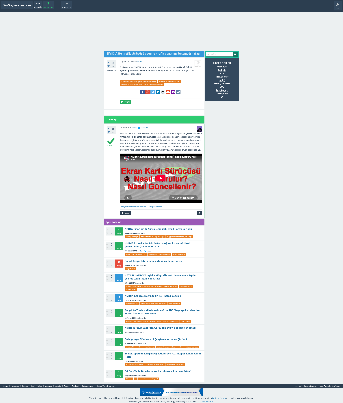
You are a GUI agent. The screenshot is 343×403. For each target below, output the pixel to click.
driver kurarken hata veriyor (153, 84)
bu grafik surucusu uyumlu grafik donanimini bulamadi (138, 81)
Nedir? (222, 80)
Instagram (48, 386)
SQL (222, 87)
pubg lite (129, 321)
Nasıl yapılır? (221, 77)
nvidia (128, 254)
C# (222, 97)
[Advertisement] (171, 32)
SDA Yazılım (66, 7)
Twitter (66, 386)
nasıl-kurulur (153, 254)
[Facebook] (142, 92)
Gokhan (140, 251)
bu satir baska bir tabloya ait (148, 379)
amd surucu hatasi (186, 286)
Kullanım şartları (206, 401)
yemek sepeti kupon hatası (175, 364)
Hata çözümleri (222, 83)
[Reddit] (163, 92)
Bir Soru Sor (48, 7)
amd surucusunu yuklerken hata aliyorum (139, 286)
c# (135, 379)
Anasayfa (38, 7)
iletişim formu (219, 398)
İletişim (5, 386)
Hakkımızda (15, 386)
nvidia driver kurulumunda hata (169, 81)
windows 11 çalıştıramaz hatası (187, 347)
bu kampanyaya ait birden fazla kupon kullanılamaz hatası (145, 364)
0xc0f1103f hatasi (174, 303)
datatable (129, 379)
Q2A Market (335, 386)
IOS (222, 73)
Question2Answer (310, 386)
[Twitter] (152, 92)
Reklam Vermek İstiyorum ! (106, 386)
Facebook (75, 386)
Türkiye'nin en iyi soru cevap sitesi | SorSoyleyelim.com (141, 207)
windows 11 (130, 347)
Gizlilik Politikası (36, 386)
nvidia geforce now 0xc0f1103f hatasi (153, 303)
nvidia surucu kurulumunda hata (131, 84)
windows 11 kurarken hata (145, 347)
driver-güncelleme (179, 254)
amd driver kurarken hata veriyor (166, 286)
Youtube (58, 386)
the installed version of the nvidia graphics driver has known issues (156, 321)
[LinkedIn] (158, 92)
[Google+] (147, 92)
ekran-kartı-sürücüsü (139, 254)
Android (222, 70)
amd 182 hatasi (131, 289)
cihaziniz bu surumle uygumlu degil (152, 237)
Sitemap (25, 386)
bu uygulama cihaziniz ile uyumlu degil (179, 237)
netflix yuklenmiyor (132, 237)
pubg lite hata (130, 269)
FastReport (222, 90)
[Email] (173, 92)
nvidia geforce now (132, 303)
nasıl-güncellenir (164, 254)
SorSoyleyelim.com (17, 5)
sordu (139, 61)
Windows (222, 66)
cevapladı (144, 127)
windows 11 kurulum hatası (166, 347)
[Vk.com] (178, 92)
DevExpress (222, 93)
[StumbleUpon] (168, 92)
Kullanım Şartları (88, 386)
